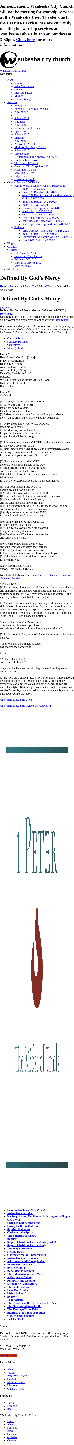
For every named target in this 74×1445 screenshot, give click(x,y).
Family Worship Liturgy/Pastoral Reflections (39, 185)
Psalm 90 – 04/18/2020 (35, 204)
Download (6, 313)
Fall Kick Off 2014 (25, 252)
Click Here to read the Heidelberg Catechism (25, 705)
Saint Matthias (22, 265)
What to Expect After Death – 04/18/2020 (45, 230)
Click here (25, 39)
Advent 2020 (21, 111)
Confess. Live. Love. (26, 160)
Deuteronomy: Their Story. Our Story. (35, 156)
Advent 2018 (21, 124)
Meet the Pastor (23, 92)
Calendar (12, 246)
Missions (19, 95)
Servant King (21, 153)
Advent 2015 (21, 150)
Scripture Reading (17, 341)
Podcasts (19, 227)
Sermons (12, 102)
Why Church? (22, 176)
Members (12, 269)
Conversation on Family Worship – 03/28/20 (47, 236)
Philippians (20, 105)
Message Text (15, 348)
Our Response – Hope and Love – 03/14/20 (46, 224)
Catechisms (13, 344)
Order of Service (16, 338)
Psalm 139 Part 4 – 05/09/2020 (39, 192)
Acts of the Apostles (25, 143)
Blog (10, 243)
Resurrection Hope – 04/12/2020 (40, 208)
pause (8, 307)
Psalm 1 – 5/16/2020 (33, 188)
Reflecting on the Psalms (28, 127)
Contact (18, 89)
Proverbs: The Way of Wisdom (31, 108)
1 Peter (18, 115)
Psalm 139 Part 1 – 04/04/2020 (39, 233)
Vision (18, 83)
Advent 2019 (21, 118)
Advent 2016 (21, 140)
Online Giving (22, 99)
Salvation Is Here (24, 172)
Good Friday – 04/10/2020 (37, 211)
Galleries (12, 249)
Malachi (19, 137)
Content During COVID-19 (23, 182)
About (10, 79)
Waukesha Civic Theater (28, 256)
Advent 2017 (21, 134)
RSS (9, 1409)
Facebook (12, 1405)
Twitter (11, 1402)
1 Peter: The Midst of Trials (38, 286)
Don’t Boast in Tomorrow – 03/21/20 (43, 220)
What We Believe (24, 86)
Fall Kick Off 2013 (25, 259)
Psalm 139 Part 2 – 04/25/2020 (39, 201)
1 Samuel (19, 121)
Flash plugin (61, 319)
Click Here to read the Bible (16, 699)
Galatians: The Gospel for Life (31, 166)
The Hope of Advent (26, 163)
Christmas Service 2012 (27, 262)
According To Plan (25, 169)
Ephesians (20, 131)
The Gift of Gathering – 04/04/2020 (42, 214)
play (2, 307)
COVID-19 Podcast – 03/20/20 (39, 240)
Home (3, 286)
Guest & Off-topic (24, 179)
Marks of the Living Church (30, 147)
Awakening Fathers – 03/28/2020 (40, 217)
